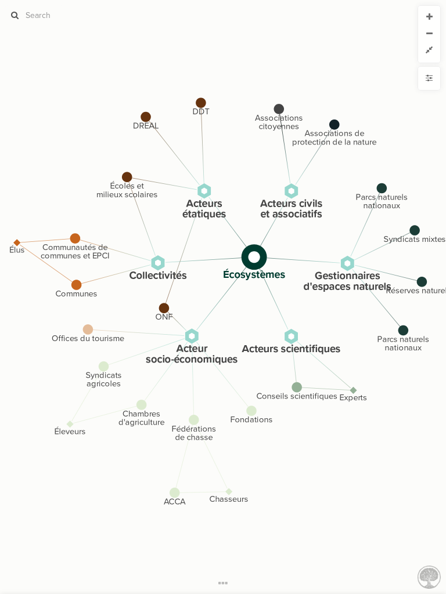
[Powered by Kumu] (429, 576)
